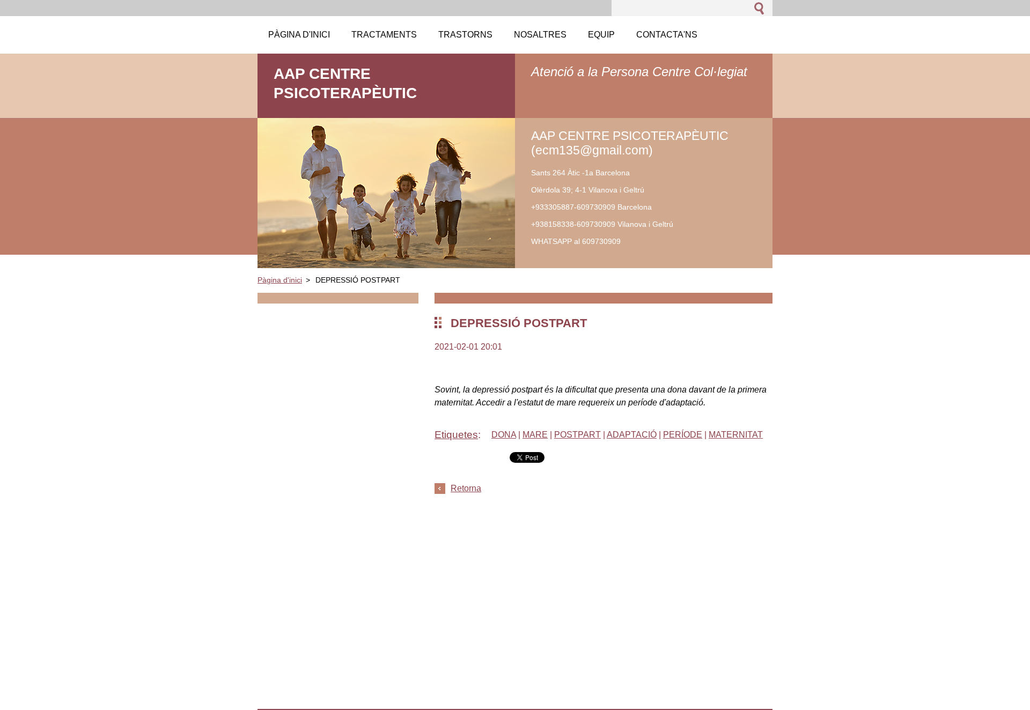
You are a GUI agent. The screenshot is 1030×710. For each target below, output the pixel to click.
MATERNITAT (736, 434)
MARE (535, 434)
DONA (503, 434)
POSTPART (577, 434)
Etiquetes (456, 434)
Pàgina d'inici (280, 280)
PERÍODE (682, 434)
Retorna (466, 488)
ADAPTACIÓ (632, 434)
